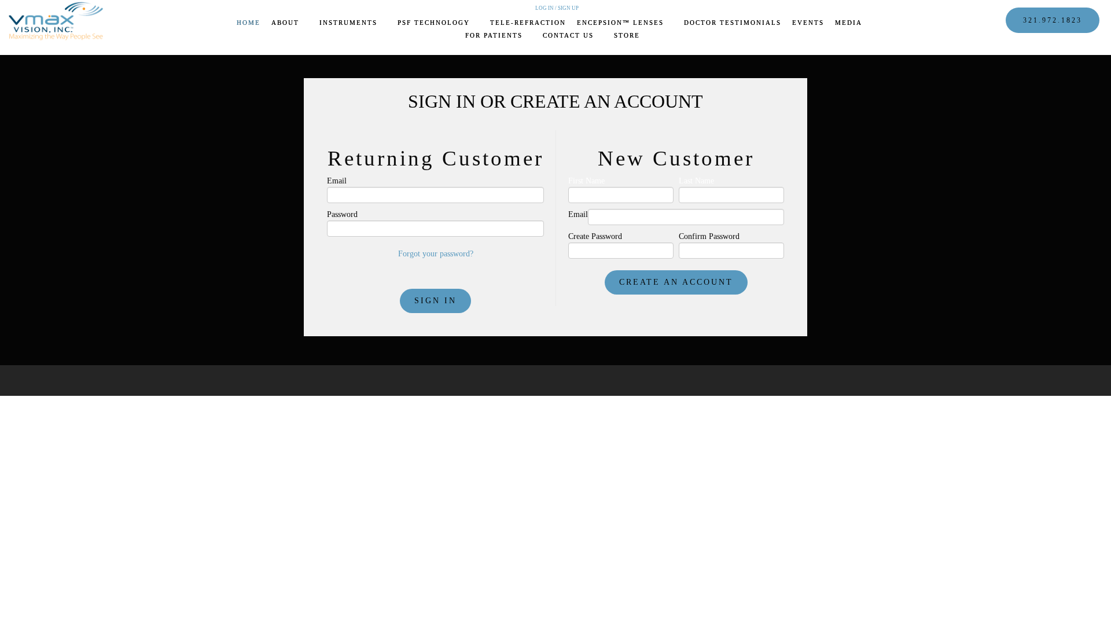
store (627, 35)
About (286, 22)
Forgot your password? (435, 253)
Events (808, 22)
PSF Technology (435, 22)
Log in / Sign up (557, 8)
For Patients (495, 35)
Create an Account (676, 282)
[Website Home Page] (58, 21)
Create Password (595, 236)
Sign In (435, 300)
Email (337, 181)
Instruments (349, 22)
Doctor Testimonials (732, 22)
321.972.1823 (1052, 20)
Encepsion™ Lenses (622, 22)
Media (849, 22)
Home (248, 22)
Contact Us (570, 35)
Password (342, 214)
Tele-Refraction (528, 22)
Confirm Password (709, 236)
